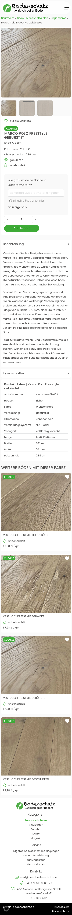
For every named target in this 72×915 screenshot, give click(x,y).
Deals (36, 833)
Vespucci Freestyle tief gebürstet (28, 535)
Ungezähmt (58, 18)
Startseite (8, 18)
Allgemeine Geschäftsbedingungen (36, 851)
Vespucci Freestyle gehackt (24, 616)
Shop (20, 18)
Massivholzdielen (37, 18)
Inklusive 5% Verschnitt (28, 201)
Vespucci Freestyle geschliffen (26, 779)
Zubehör (36, 829)
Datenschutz (60, 911)
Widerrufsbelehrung (36, 855)
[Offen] (66, 7)
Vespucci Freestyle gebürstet (25, 698)
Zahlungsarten (36, 860)
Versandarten (36, 864)
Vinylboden (36, 824)
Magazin (36, 838)
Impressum (62, 907)
